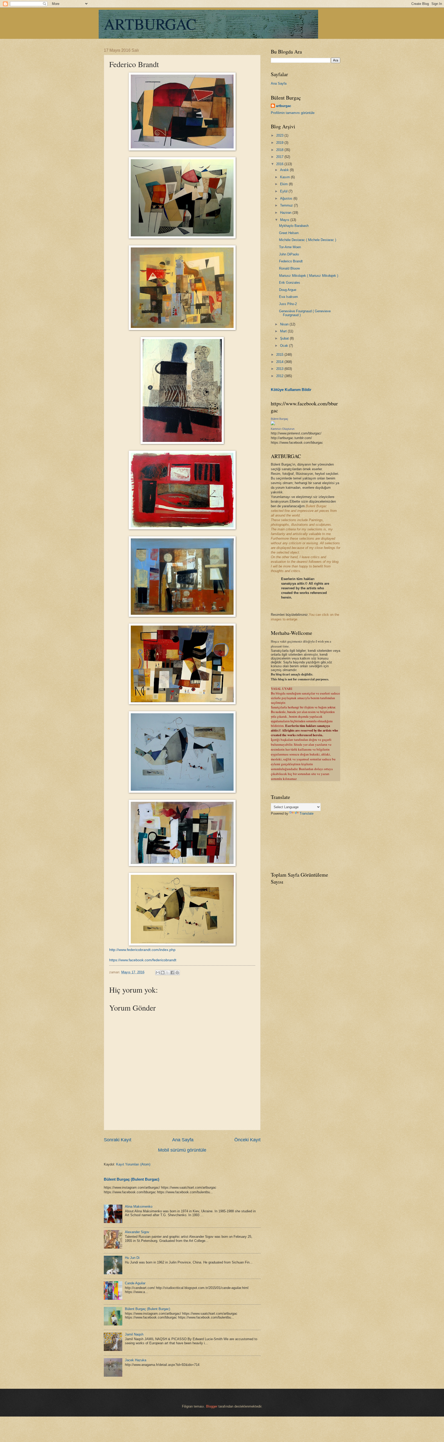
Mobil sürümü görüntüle (182, 1150)
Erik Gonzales (289, 282)
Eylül (284, 191)
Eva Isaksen (288, 297)
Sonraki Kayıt (117, 1139)
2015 (280, 355)
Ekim (284, 184)
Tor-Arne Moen (290, 247)
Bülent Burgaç (279, 418)
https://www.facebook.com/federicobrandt (142, 960)
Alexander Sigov (137, 1232)
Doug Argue (287, 290)
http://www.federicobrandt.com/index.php (142, 950)
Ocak (284, 346)
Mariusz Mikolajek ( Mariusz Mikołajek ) (308, 276)
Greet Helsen (289, 233)
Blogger (211, 1406)
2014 (280, 362)
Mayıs (285, 220)
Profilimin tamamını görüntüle (292, 113)
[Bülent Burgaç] (273, 424)
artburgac (283, 106)
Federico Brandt (291, 261)
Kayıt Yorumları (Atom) (133, 1164)
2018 (280, 150)
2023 (280, 135)
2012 (280, 376)
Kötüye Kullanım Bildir (291, 389)
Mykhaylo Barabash (294, 226)
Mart (284, 331)
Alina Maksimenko (138, 1206)
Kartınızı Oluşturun (282, 428)
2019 (280, 143)
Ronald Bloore (289, 268)
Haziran (286, 213)
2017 (280, 157)
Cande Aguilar (135, 1283)
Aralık (285, 170)
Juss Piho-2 (288, 304)
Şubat (285, 338)
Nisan (285, 324)
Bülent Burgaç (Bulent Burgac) (131, 1179)
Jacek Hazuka (135, 1360)
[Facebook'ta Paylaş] (172, 972)
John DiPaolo (289, 254)
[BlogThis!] (162, 972)
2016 (280, 164)
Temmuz (287, 205)
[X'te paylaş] (167, 972)
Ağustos (286, 198)
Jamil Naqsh (134, 1334)
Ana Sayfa (182, 1139)
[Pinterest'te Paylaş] (177, 972)
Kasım (285, 177)
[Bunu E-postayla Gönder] (157, 972)
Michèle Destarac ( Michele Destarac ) (307, 240)
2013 (280, 369)
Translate (306, 813)
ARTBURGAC (150, 23)
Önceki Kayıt (247, 1139)
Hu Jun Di (132, 1258)
